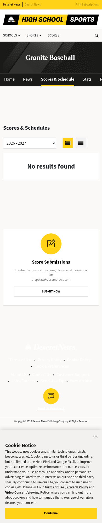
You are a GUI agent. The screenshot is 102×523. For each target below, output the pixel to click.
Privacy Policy (49, 360)
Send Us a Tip (52, 381)
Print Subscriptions (87, 5)
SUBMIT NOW (51, 291)
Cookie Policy (78, 360)
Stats (87, 79)
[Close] (95, 437)
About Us (19, 374)
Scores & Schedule (57, 79)
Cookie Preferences (52, 366)
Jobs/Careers (23, 381)
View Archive (81, 381)
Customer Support (72, 374)
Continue (51, 513)
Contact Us (41, 374)
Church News (33, 5)
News (28, 79)
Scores (53, 35)
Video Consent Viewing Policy (27, 492)
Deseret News (11, 5)
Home (9, 79)
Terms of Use (20, 360)
